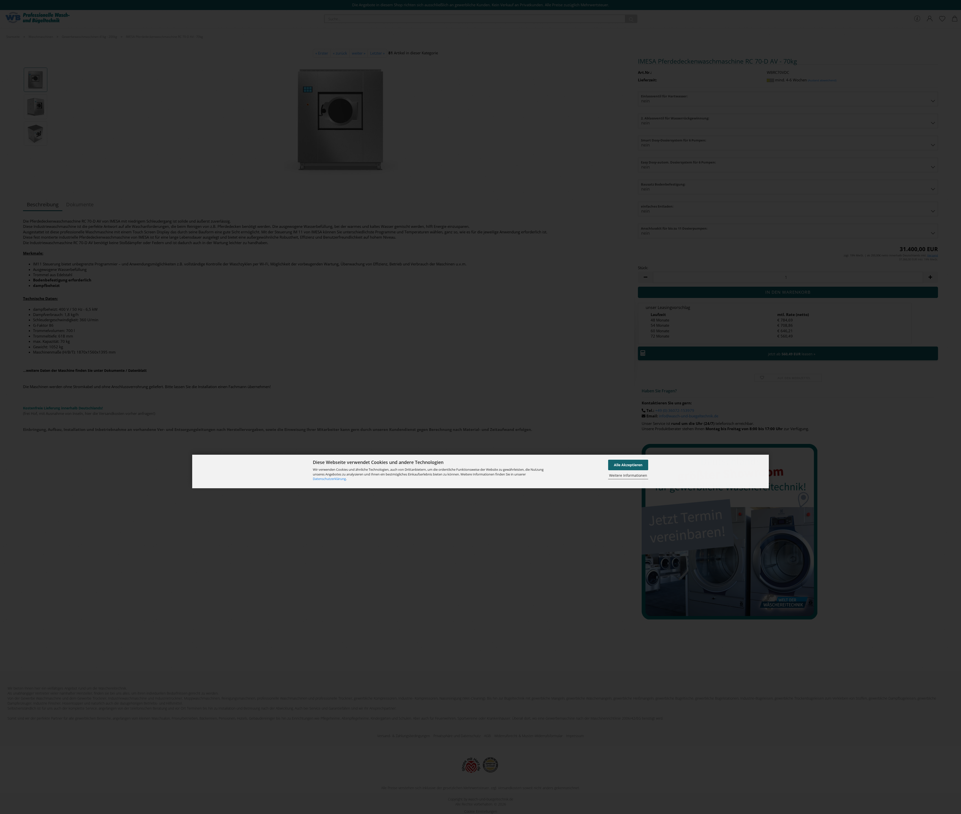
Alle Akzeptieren (628, 464)
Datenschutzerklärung (329, 478)
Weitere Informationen (628, 475)
